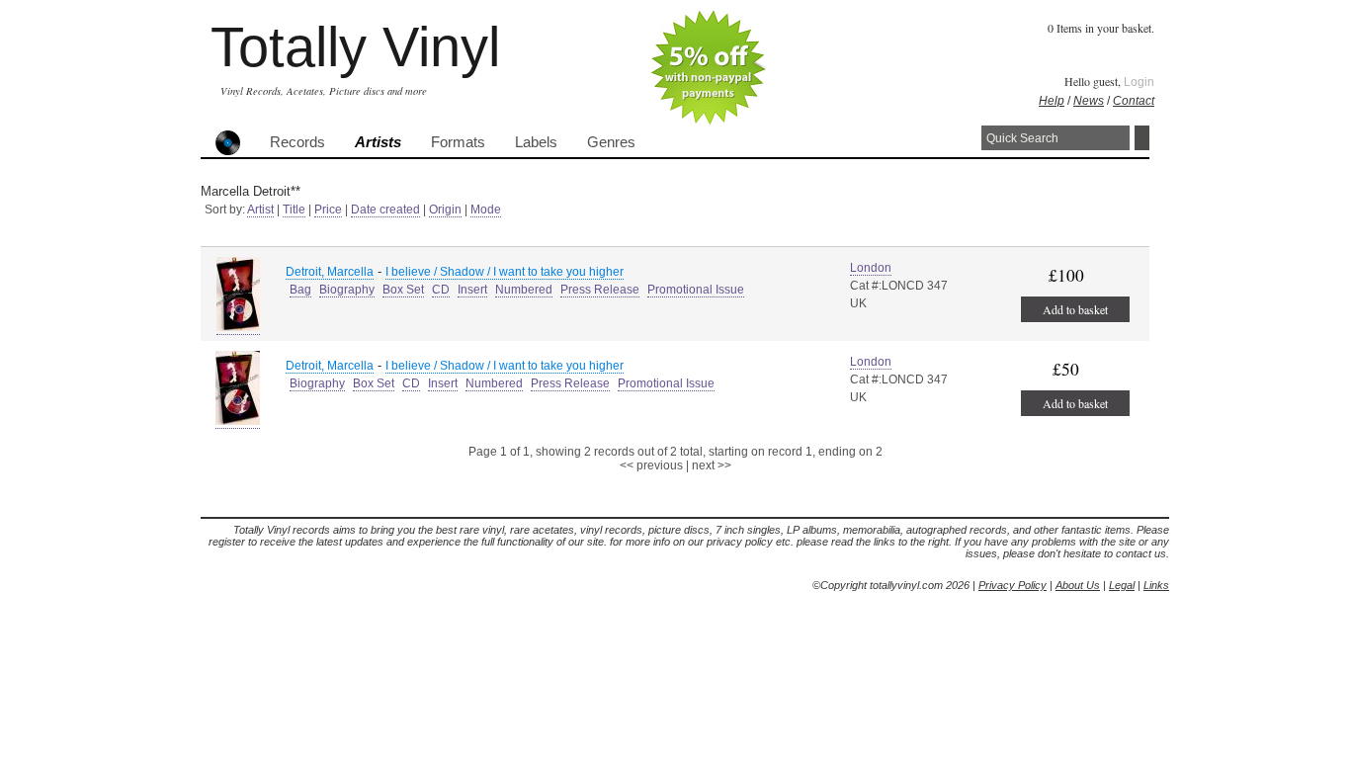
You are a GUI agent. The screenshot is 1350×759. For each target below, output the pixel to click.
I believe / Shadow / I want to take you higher (504, 272)
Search (1142, 138)
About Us (1077, 585)
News (1088, 101)
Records (297, 142)
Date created (385, 209)
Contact (1133, 101)
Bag (300, 289)
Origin (445, 209)
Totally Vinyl (355, 47)
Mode (485, 209)
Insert (472, 289)
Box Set (403, 289)
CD (441, 289)
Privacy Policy (1012, 585)
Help (1051, 101)
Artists (378, 142)
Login (1139, 82)
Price (328, 209)
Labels (536, 142)
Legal (1122, 585)
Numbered (523, 289)
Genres (611, 142)
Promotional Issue (695, 289)
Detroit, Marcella (330, 272)
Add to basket (1075, 309)
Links (1156, 585)
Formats (458, 142)
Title (294, 209)
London (870, 268)
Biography (347, 289)
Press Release (599, 289)
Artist (260, 209)
